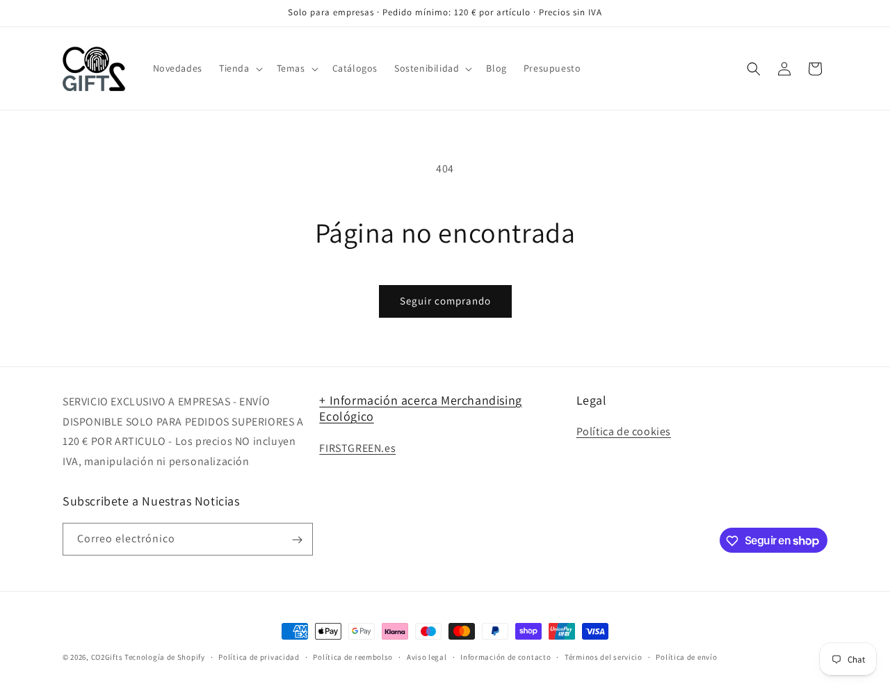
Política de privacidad (258, 656)
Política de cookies (623, 431)
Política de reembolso (353, 656)
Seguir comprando (445, 300)
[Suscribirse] (297, 540)
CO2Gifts (107, 657)
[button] (239, 68)
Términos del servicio (603, 656)
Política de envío (686, 656)
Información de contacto (505, 656)
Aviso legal (427, 656)
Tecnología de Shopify (164, 657)
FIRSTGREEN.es (357, 448)
